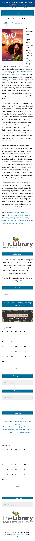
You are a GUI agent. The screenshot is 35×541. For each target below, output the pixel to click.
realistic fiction (19, 223)
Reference (17, 212)
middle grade (24, 218)
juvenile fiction (14, 218)
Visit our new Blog (19, 5)
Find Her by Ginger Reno (12, 23)
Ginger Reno (24, 215)
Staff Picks (24, 212)
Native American (7, 223)
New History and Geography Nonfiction (17, 427)
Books (11, 212)
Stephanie (14, 25)
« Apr (17, 369)
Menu (17, 13)
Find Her (16, 215)
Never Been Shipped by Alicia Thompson (17, 429)
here (20, 281)
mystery (30, 220)
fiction (10, 215)
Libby (24, 66)
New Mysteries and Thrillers (17, 419)
